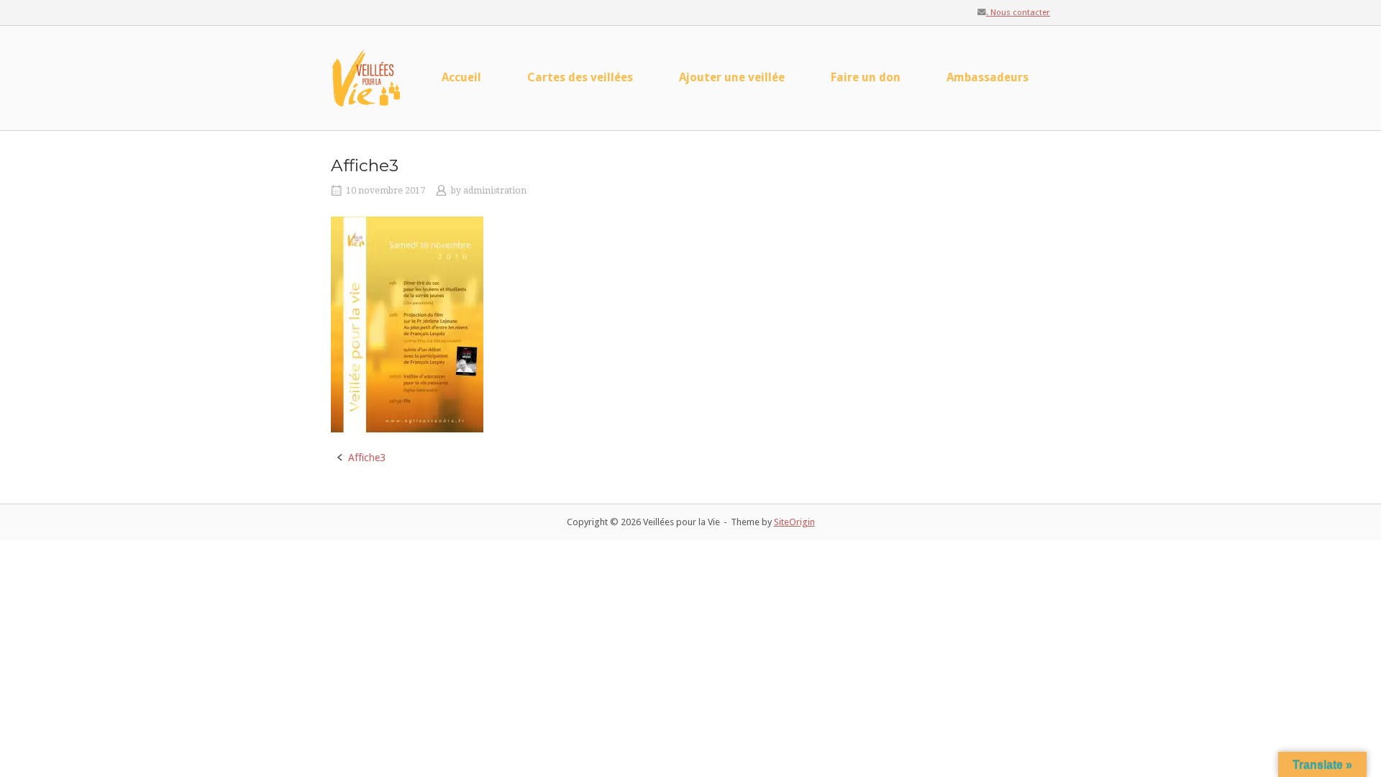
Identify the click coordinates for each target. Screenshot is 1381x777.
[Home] (367, 77)
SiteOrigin (794, 522)
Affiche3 (367, 457)
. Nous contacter (1018, 12)
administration (495, 191)
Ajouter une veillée (732, 77)
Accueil (461, 77)
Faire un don (866, 77)
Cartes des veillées (580, 77)
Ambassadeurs (988, 77)
